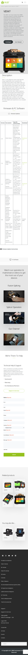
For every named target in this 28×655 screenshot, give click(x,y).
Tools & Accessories (6, 602)
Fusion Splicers (12, 6)
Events (3, 634)
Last (4, 407)
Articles (3, 631)
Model (7, 430)
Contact (3, 637)
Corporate (3, 627)
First (4, 402)
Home (2, 6)
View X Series (4, 564)
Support (6, 6)
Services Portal (5, 623)
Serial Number (9, 435)
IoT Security (4, 595)
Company (8, 420)
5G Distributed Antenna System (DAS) (10, 584)
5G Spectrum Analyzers (7, 588)
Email (7, 410)
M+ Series (3, 567)
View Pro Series (5, 571)
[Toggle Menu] (25, 2)
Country (7, 425)
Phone (5, 415)
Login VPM (3, 621)
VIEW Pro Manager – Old (7, 617)
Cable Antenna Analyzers (7, 591)
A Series (3, 577)
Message (8, 440)
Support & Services (6, 612)
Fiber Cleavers (4, 581)
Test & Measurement (6, 598)
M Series (3, 574)
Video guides (4, 615)
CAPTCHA (5, 449)
